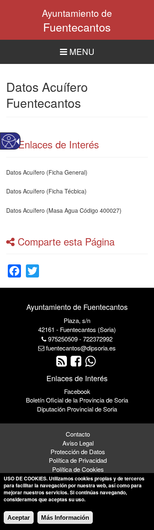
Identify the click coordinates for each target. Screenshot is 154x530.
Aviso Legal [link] (78, 443)
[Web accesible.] (8, 141)
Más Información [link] (65, 517)
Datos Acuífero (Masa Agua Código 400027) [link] (64, 210)
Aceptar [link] (18, 517)
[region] (77, 52)
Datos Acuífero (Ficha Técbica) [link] (46, 191)
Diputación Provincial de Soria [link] (77, 409)
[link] (14, 266)
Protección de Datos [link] (78, 451)
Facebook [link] (77, 391)
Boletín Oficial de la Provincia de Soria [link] (77, 400)
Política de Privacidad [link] (78, 460)
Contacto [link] (78, 434)
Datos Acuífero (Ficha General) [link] (46, 172)
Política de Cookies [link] (78, 469)
